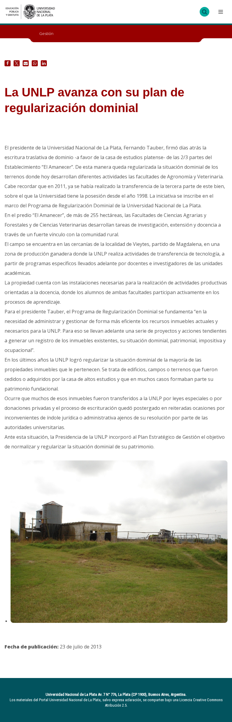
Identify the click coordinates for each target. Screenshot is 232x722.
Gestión (46, 33)
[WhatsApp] (35, 63)
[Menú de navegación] (219, 12)
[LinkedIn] (44, 63)
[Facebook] (8, 63)
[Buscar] (204, 12)
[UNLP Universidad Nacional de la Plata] (30, 11)
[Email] (26, 63)
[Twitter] (17, 63)
